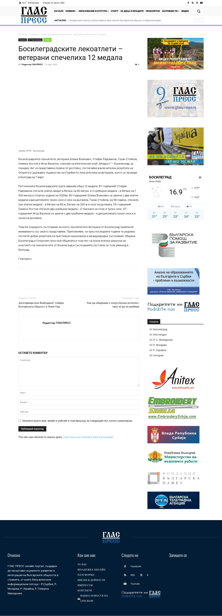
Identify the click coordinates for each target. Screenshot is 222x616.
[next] (201, 20)
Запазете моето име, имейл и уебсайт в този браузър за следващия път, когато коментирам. (77, 420)
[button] (199, 11)
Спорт (47, 40)
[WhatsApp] (45, 72)
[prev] (196, 20)
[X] (197, 3)
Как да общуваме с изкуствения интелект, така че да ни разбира (113, 304)
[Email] (53, 72)
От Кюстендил (158, 334)
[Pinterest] (37, 72)
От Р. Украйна (158, 350)
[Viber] (77, 72)
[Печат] (61, 72)
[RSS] (192, 3)
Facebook (136, 566)
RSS (133, 575)
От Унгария (156, 355)
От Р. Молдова (158, 345)
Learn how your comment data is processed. (88, 437)
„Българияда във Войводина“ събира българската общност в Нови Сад (41, 304)
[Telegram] (69, 72)
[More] (85, 72)
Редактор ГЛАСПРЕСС (32, 64)
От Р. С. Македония (161, 339)
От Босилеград (35, 40)
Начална (22, 34)
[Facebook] (188, 3)
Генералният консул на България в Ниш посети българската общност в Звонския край (115, 20)
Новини (35, 34)
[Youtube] (201, 3)
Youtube (135, 583)
